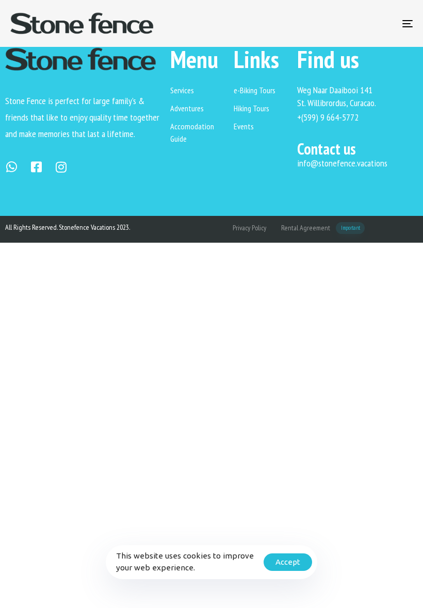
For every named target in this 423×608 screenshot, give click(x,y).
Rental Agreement (320, 227)
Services (182, 90)
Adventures (187, 108)
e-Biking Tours (254, 90)
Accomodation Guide (192, 132)
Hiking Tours (251, 108)
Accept (287, 562)
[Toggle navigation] (346, 23)
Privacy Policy (249, 227)
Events (244, 126)
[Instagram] (61, 167)
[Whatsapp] (11, 167)
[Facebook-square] (36, 167)
